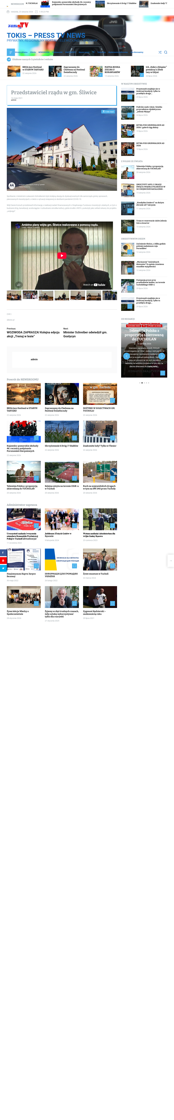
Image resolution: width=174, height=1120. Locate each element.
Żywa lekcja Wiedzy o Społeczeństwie (18, 612)
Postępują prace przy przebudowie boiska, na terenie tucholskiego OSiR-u (150, 282)
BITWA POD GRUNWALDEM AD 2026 (150, 144)
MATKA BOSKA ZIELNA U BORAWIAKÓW (112, 70)
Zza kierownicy (136, 52)
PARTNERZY (70, 52)
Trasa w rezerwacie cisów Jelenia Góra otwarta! (151, 222)
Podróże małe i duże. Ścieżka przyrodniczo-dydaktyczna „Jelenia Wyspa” (149, 109)
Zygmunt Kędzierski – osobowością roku (94, 612)
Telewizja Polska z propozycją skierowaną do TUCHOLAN (22, 487)
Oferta (33, 52)
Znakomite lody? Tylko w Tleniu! (103, 3)
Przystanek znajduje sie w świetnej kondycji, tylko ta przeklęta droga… (148, 91)
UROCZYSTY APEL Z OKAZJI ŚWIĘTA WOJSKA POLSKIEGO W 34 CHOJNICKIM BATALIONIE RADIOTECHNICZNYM (150, 187)
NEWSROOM (43, 52)
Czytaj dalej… (153, 366)
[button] (126, 356)
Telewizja (101, 52)
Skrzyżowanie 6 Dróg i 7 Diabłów (59, 3)
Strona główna (21, 52)
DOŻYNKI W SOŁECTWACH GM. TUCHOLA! (99, 409)
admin (13, 100)
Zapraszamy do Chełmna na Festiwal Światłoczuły (74, 70)
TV (93, 52)
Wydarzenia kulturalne (118, 52)
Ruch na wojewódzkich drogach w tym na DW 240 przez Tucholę (99, 487)
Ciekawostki (57, 52)
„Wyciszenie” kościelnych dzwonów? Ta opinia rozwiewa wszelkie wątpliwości (150, 264)
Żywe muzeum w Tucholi (95, 573)
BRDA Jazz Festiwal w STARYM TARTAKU (33, 68)
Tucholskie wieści (133, 326)
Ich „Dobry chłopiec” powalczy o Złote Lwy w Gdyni (156, 70)
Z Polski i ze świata (154, 326)
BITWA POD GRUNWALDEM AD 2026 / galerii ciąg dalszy (150, 126)
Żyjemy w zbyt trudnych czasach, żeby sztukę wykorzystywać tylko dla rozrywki (62, 614)
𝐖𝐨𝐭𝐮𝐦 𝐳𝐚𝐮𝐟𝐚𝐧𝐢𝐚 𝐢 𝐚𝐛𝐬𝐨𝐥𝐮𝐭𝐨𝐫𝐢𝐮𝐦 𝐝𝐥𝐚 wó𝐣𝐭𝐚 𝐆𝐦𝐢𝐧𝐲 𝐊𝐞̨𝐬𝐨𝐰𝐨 (99, 534)
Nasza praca (84, 52)
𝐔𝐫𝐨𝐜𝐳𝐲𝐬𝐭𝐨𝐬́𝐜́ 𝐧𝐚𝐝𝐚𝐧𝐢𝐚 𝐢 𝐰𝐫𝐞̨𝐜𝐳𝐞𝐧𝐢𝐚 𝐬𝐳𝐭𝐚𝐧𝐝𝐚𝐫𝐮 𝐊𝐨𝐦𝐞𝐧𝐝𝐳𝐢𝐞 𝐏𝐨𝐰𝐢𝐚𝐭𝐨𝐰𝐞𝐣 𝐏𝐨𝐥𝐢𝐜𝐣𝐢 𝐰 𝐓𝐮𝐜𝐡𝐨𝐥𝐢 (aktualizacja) (22, 536)
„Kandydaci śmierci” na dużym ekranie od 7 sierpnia (150, 203)
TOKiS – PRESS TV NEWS (46, 35)
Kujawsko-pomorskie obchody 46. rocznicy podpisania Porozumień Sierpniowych (22, 448)
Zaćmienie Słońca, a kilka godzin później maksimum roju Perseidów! (151, 246)
